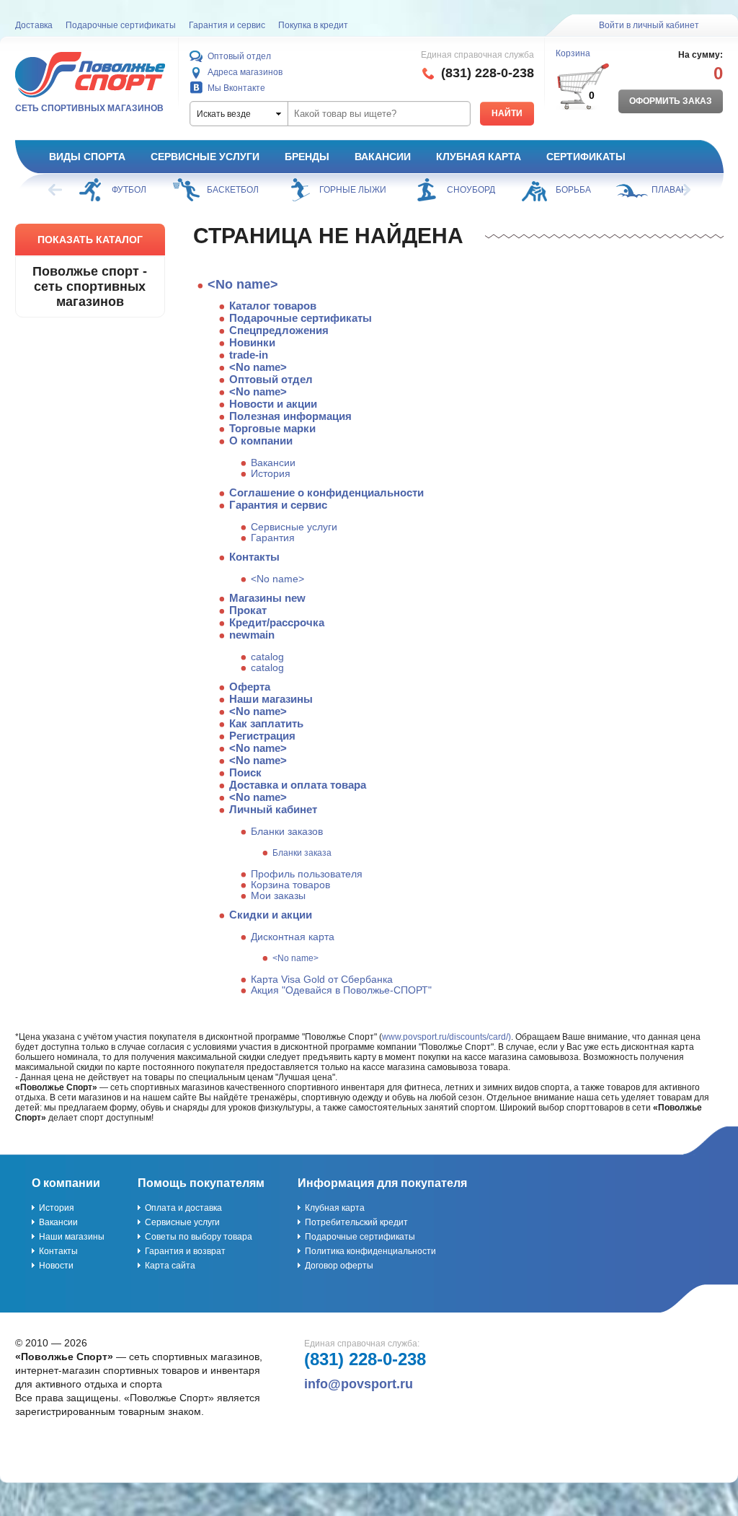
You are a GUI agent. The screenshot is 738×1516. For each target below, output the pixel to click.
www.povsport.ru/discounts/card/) (446, 1037)
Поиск (245, 772)
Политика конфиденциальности (370, 1251)
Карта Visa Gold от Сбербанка (322, 979)
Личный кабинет (273, 809)
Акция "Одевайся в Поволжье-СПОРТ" (341, 990)
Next (682, 189)
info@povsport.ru (358, 1384)
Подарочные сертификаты (121, 25)
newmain (252, 634)
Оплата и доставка (183, 1208)
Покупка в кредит (313, 25)
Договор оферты (339, 1266)
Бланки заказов (287, 831)
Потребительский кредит (356, 1222)
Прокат (248, 610)
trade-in (248, 355)
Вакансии (383, 156)
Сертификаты (586, 156)
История (270, 473)
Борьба (573, 190)
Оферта (249, 686)
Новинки (252, 342)
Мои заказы (278, 895)
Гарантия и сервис (227, 25)
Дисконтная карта (292, 937)
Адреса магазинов (245, 72)
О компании (261, 440)
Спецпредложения (279, 330)
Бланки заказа (302, 853)
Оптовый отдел (239, 56)
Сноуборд (471, 190)
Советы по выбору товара (198, 1237)
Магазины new (267, 598)
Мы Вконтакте (236, 88)
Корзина (573, 53)
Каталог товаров (272, 305)
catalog (267, 657)
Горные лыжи (352, 190)
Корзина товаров (290, 885)
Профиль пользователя (307, 874)
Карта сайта (170, 1266)
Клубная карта (478, 156)
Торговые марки (272, 428)
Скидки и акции (270, 914)
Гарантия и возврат (185, 1251)
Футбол (129, 190)
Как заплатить (266, 723)
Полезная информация (290, 416)
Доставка (34, 25)
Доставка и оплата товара (297, 785)
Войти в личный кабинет (649, 25)
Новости (56, 1266)
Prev (56, 189)
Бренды (307, 156)
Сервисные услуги (205, 156)
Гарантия (273, 538)
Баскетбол (233, 190)
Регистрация (262, 735)
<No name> (243, 284)
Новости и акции (273, 404)
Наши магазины (271, 699)
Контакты (254, 557)
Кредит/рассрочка (276, 622)
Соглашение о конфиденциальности (326, 492)
